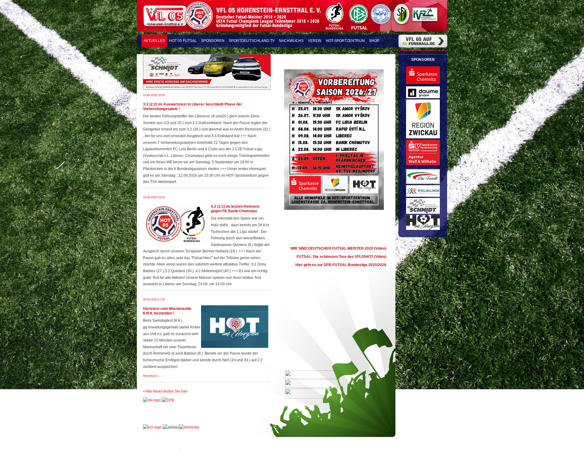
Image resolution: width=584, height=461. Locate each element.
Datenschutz (192, 450)
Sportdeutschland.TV (252, 41)
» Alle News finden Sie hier (165, 391)
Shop (374, 41)
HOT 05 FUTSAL (183, 41)
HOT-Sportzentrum (345, 41)
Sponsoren (212, 41)
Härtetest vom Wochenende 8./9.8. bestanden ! (167, 311)
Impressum (168, 450)
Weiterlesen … (152, 375)
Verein (315, 41)
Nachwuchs (291, 41)
